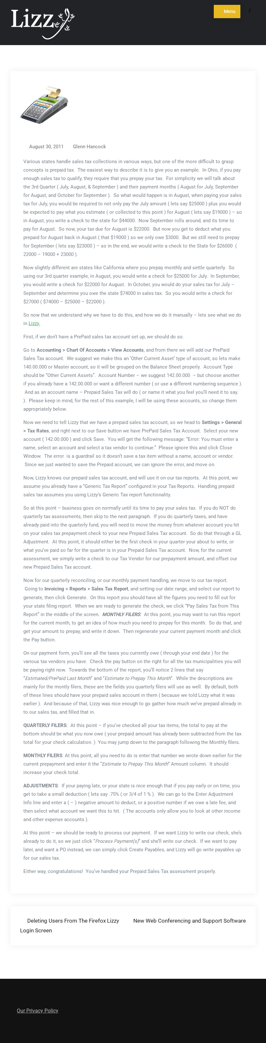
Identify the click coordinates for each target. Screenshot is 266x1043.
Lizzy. (34, 323)
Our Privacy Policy (37, 1011)
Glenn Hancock (89, 147)
